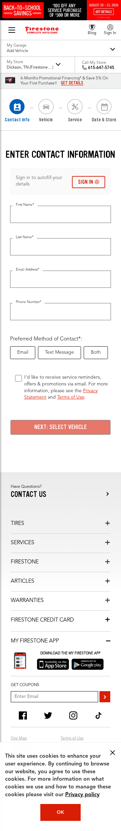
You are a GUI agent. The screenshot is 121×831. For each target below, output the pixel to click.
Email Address (27, 270)
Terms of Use (70, 397)
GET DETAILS (72, 83)
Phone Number (28, 302)
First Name (25, 205)
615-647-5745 (101, 68)
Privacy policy (82, 795)
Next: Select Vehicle (60, 427)
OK (60, 812)
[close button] (112, 752)
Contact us (28, 494)
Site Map (19, 738)
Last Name (25, 237)
